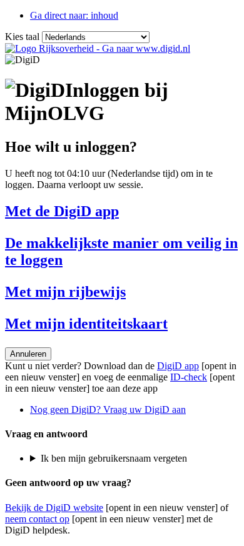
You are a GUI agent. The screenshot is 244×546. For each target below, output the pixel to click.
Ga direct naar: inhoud (74, 15)
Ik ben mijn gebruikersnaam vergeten (114, 458)
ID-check (188, 377)
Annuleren (28, 354)
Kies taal (22, 36)
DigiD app (178, 365)
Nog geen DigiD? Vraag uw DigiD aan (108, 409)
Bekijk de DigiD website (54, 507)
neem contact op (37, 519)
